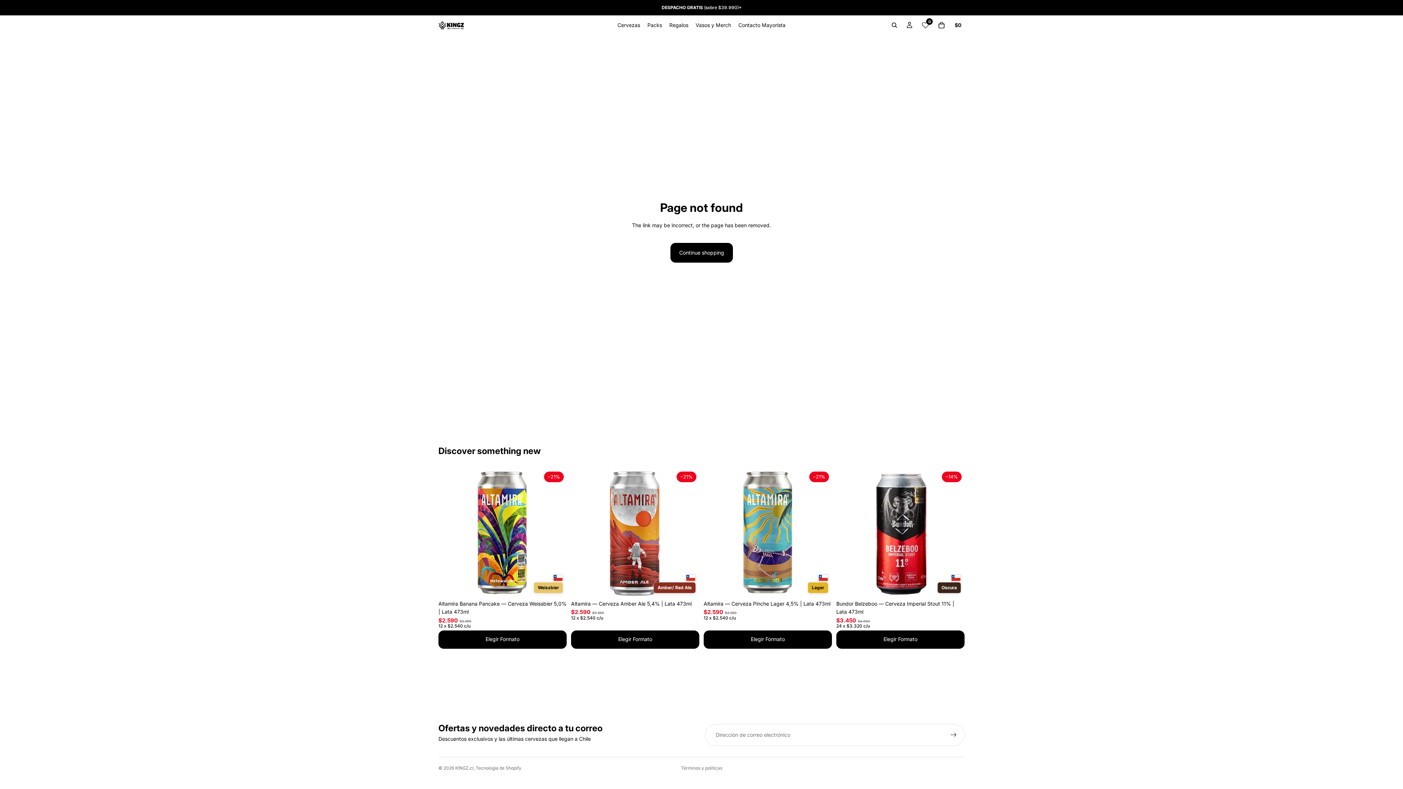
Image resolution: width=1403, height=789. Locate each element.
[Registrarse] (953, 735)
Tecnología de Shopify (498, 768)
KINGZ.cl (464, 768)
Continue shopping (701, 252)
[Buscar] (894, 25)
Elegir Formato (503, 639)
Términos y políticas (701, 768)
